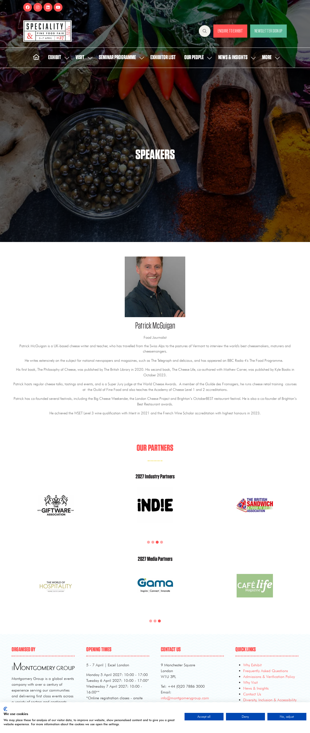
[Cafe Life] (255, 591)
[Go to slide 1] (148, 542)
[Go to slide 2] (152, 542)
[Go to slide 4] (161, 542)
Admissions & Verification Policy (269, 676)
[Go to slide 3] (157, 542)
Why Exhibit (252, 665)
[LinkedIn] (48, 7)
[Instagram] (37, 7)
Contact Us (252, 694)
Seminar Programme (117, 57)
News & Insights (233, 57)
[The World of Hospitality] (56, 591)
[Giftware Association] (56, 511)
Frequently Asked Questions (265, 671)
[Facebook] (27, 7)
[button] (204, 31)
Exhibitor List (163, 57)
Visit (80, 57)
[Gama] (155, 591)
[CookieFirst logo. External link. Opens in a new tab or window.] (5, 709)
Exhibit (54, 57)
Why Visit (250, 682)
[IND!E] (155, 511)
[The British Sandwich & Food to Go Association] (255, 511)
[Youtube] (58, 7)
